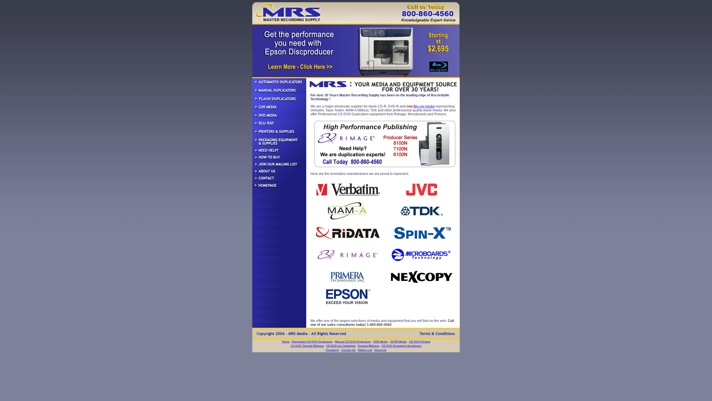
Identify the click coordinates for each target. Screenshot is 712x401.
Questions (332, 349)
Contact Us (348, 349)
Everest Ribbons (368, 345)
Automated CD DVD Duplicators (312, 341)
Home (286, 341)
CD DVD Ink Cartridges (340, 345)
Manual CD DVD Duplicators (353, 341)
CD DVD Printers (419, 341)
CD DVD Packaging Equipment (401, 345)
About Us (380, 349)
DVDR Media (398, 341)
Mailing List (365, 349)
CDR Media (380, 341)
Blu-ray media (424, 106)
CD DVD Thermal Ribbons (307, 345)
